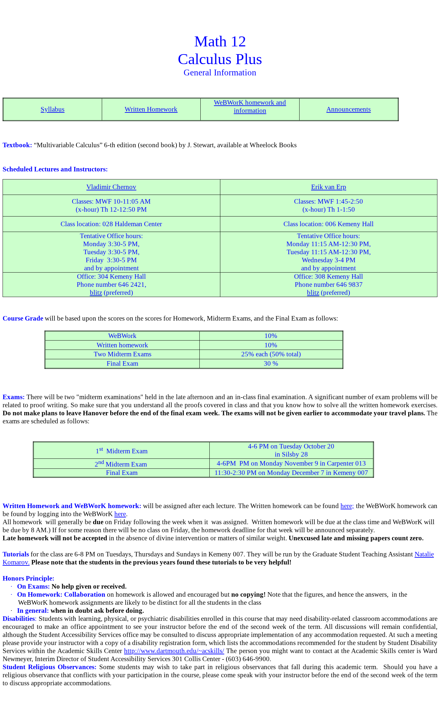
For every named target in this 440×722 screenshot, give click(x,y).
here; (347, 506)
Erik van (328, 187)
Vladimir (111, 187)
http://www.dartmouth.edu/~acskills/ (174, 651)
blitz (96, 292)
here (120, 514)
